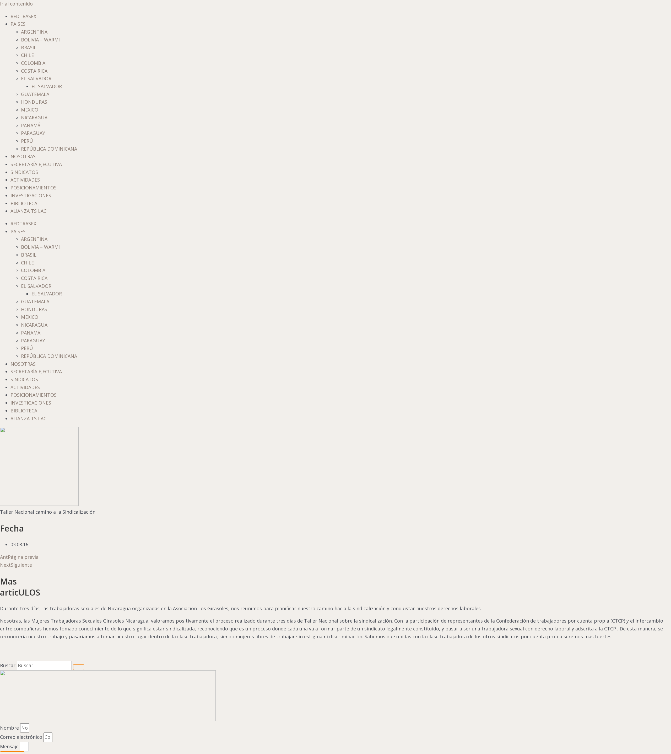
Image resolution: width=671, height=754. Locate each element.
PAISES (17, 24)
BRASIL (28, 47)
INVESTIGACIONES (30, 195)
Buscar (7, 665)
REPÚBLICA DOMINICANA (49, 149)
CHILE (27, 55)
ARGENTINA (34, 32)
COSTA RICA (34, 71)
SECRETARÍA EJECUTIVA (36, 164)
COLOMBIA (33, 63)
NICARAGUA (34, 117)
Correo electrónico (22, 737)
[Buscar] (78, 667)
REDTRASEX (23, 16)
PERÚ (27, 141)
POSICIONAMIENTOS (33, 187)
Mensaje (10, 746)
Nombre (10, 728)
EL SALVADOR (36, 78)
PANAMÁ (30, 125)
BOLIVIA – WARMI (40, 39)
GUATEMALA (35, 94)
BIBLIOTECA (23, 203)
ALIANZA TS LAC (28, 211)
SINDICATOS (24, 172)
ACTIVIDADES (25, 180)
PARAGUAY (33, 133)
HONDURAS (34, 102)
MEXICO (29, 110)
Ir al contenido (16, 4)
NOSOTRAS (23, 156)
